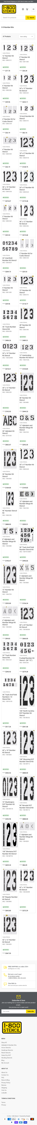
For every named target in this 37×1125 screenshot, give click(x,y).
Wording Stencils (6, 1058)
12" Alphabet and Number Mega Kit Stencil (26, 427)
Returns (3, 1085)
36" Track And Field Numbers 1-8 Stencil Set (9, 697)
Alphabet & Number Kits (9, 1045)
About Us (4, 1072)
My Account (5, 1063)
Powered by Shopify (24, 1116)
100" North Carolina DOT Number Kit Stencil (26, 713)
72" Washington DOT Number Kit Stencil (8, 804)
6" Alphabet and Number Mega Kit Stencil (26, 578)
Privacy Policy (5, 1083)
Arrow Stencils (6, 1047)
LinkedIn (4, 1093)
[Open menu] (33, 9)
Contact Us (5, 1075)
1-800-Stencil (6, 53)
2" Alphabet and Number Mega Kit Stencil (26, 837)
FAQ (2, 1077)
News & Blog (5, 1080)
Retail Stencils (6, 1053)
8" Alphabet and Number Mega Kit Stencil (9, 541)
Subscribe (31, 1011)
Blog (2, 1060)
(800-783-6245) (17, 978)
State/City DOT (6, 1055)
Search (32, 18)
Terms (3, 1102)
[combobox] (18, 18)
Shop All (4, 1042)
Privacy (3, 1105)
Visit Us (3, 1090)
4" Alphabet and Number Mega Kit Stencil (9, 622)
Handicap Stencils (7, 1050)
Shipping (4, 1088)
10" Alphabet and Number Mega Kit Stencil (26, 503)
